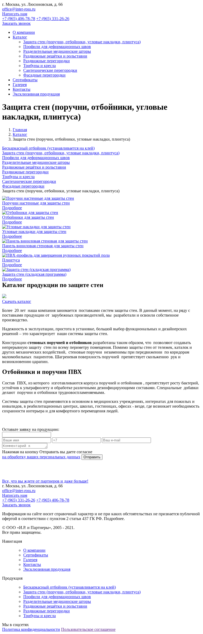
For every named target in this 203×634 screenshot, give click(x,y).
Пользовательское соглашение (88, 629)
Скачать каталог (16, 301)
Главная (20, 129)
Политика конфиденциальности (31, 629)
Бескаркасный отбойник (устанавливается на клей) (48, 148)
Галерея (30, 559)
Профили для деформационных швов (57, 46)
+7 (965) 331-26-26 (52, 18)
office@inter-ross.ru (18, 9)
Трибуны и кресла (39, 65)
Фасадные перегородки (44, 75)
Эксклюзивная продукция (46, 569)
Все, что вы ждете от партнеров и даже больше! (45, 481)
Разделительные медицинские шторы (57, 51)
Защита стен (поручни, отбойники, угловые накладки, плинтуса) (82, 42)
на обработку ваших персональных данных (41, 457)
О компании (34, 550)
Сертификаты (35, 555)
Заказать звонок (16, 23)
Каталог (20, 134)
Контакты (32, 564)
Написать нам (14, 14)
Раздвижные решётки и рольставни (55, 56)
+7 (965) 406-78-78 (18, 18)
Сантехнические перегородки (50, 70)
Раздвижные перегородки (46, 61)
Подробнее (12, 208)
